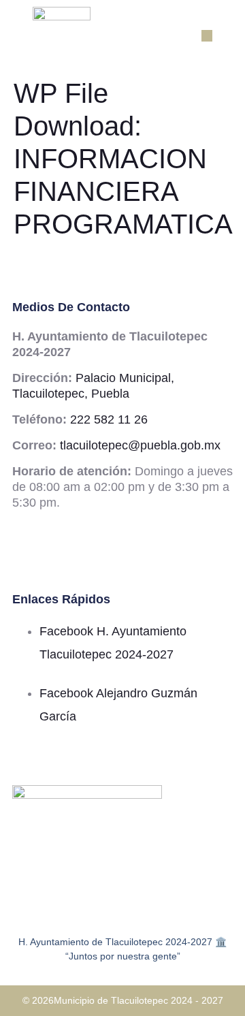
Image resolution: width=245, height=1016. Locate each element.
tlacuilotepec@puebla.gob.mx (140, 445)
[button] (207, 36)
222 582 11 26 (109, 419)
